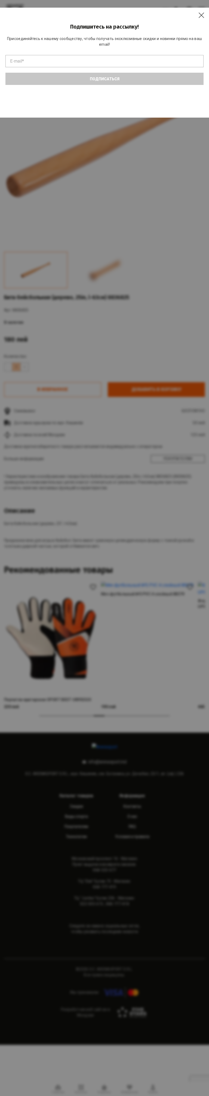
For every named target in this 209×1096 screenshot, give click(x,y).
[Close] (201, 15)
